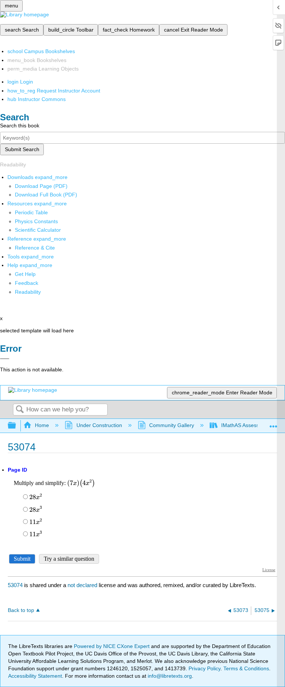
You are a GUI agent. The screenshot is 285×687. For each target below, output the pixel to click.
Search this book (19, 125)
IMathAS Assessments (247, 425)
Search (19, 410)
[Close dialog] (4, 358)
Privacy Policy (204, 668)
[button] (26, 283)
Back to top (21, 610)
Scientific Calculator (38, 230)
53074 (15, 585)
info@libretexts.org (169, 676)
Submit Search (22, 149)
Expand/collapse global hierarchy (16, 425)
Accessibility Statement (35, 676)
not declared (83, 585)
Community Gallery (172, 425)
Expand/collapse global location (273, 423)
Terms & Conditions (246, 668)
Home (41, 425)
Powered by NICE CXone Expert (112, 646)
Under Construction (99, 425)
